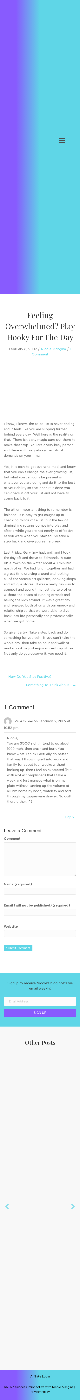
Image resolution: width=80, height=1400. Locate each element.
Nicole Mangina (53, 349)
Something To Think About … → (51, 685)
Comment (12, 838)
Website (11, 926)
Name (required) (18, 884)
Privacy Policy (40, 1392)
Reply (69, 817)
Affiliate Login (40, 1376)
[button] (50, 152)
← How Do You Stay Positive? (27, 676)
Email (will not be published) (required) (37, 905)
